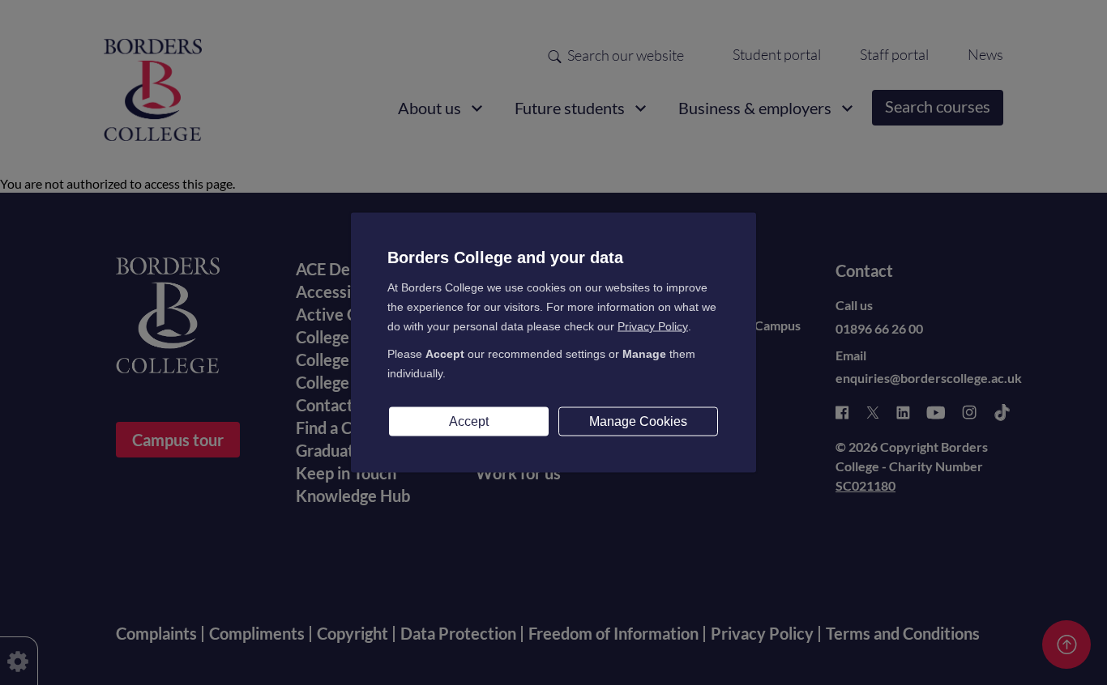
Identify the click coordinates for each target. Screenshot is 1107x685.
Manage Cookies (638, 421)
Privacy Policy (653, 326)
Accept (469, 421)
